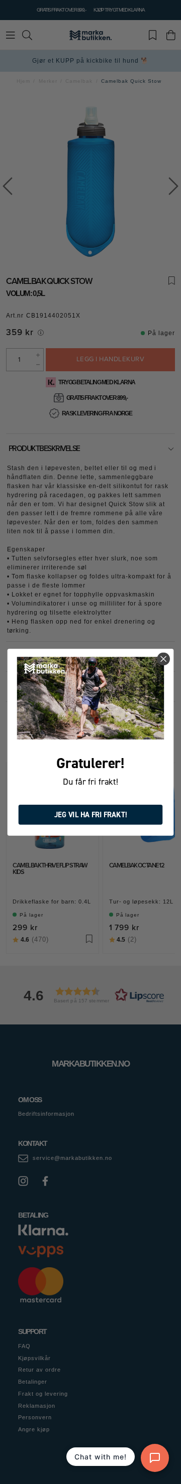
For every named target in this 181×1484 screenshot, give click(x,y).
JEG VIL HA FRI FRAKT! (90, 814)
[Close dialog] (163, 658)
